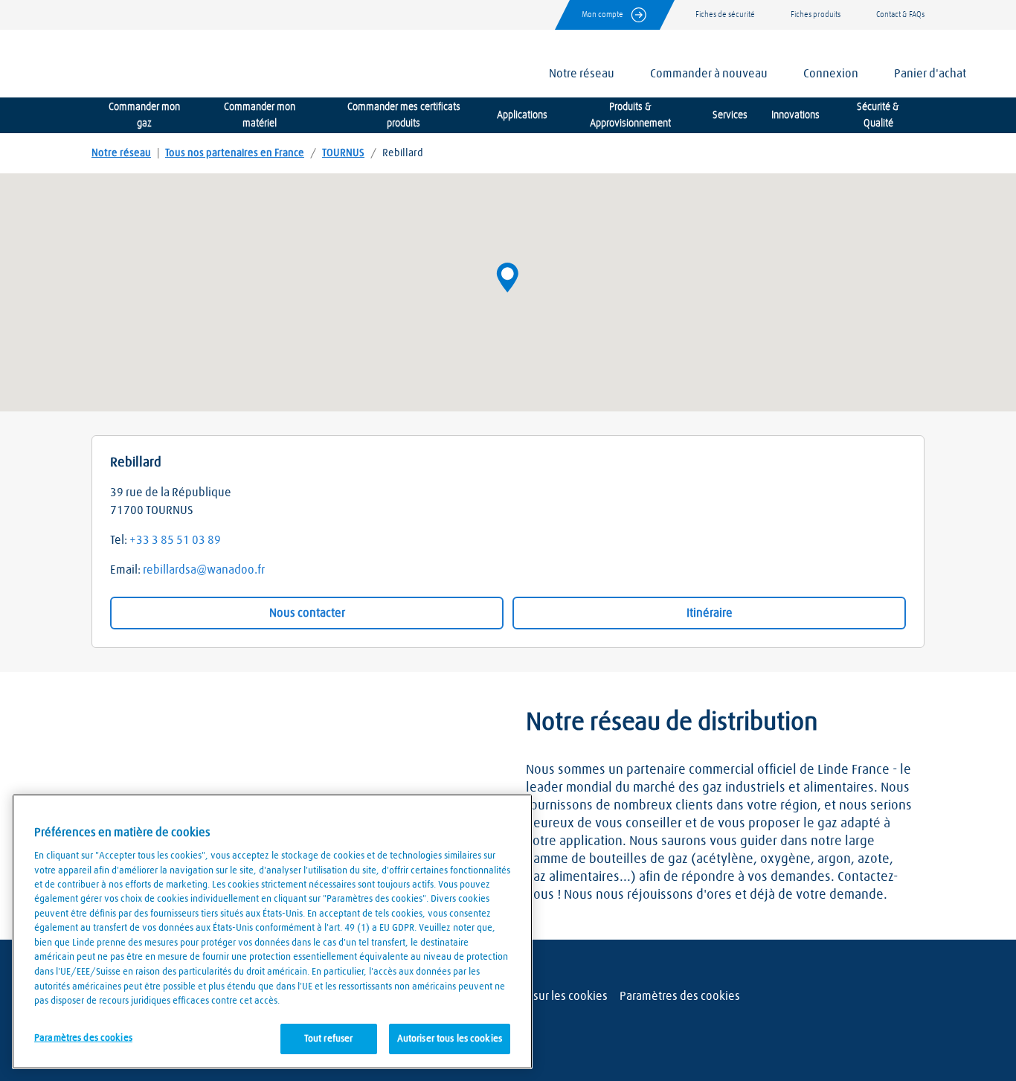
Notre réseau (121, 153)
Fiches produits (815, 14)
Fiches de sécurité (725, 14)
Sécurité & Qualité (878, 115)
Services (730, 115)
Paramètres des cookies (680, 996)
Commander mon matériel (259, 115)
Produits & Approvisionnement (630, 115)
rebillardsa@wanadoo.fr (204, 570)
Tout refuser (328, 1038)
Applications (522, 115)
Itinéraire (710, 613)
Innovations (795, 115)
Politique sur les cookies (546, 996)
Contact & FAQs (900, 14)
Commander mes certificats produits (403, 115)
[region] (272, 931)
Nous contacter (307, 613)
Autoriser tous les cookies (449, 1038)
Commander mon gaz (144, 115)
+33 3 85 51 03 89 (175, 540)
